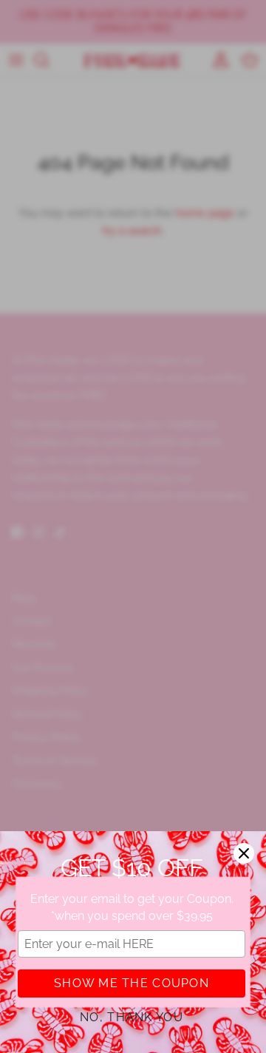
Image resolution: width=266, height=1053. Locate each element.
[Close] (243, 853)
